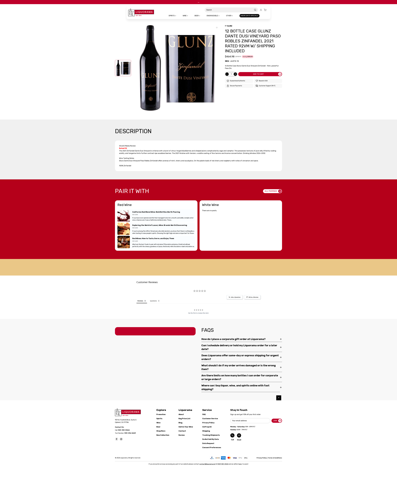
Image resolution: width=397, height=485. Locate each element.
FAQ (204, 414)
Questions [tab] (153, 301)
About (181, 414)
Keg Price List (184, 419)
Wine (158, 423)
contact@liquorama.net (207, 464)
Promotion (161, 414)
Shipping (206, 431)
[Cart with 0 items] (266, 10)
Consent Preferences (211, 448)
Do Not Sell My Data (210, 439)
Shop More (160, 431)
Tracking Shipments (211, 435)
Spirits (159, 419)
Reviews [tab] (140, 301)
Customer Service (210, 419)
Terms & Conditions (275, 458)
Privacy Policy (208, 423)
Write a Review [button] (253, 297)
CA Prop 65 (207, 427)
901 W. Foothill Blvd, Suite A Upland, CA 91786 (126, 421)
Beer (158, 427)
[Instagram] (121, 439)
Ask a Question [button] (235, 297)
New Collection (162, 435)
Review (182, 435)
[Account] (261, 10)
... (198, 2)
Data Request (208, 443)
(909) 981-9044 (222, 464)
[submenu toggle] (177, 15)
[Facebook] (116, 439)
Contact (182, 431)
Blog (180, 423)
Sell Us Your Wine (186, 427)
